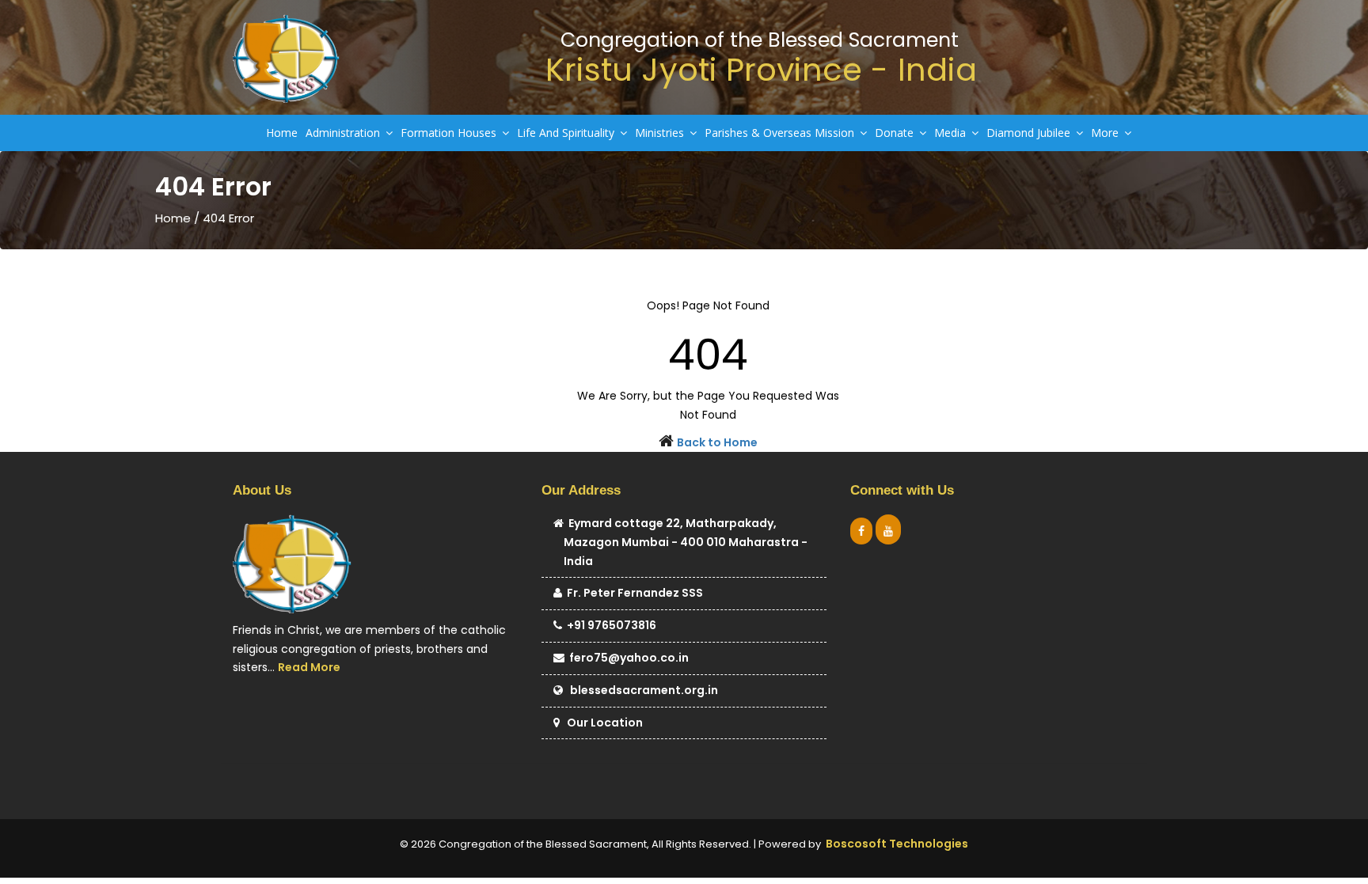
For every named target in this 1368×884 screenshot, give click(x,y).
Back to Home (717, 442)
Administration (344, 132)
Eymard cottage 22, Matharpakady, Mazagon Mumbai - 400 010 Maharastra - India (686, 542)
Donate (896, 132)
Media (951, 132)
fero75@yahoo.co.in (626, 658)
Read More (309, 667)
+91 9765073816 (609, 625)
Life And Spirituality (567, 132)
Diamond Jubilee (1030, 132)
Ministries (661, 132)
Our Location (601, 722)
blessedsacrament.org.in (640, 690)
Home (282, 132)
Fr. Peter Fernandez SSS (632, 593)
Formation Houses (450, 132)
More (1106, 132)
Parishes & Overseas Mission (781, 132)
